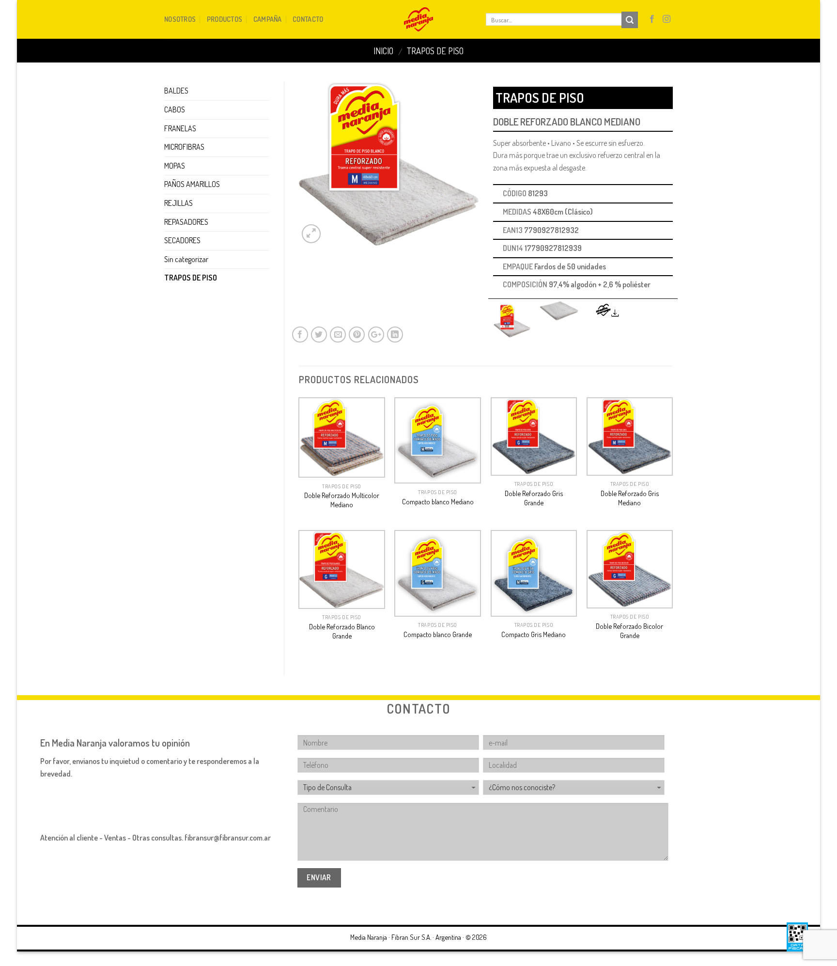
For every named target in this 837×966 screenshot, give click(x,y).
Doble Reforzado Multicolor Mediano (341, 500)
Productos (225, 19)
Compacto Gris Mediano (533, 634)
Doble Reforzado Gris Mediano (630, 498)
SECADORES (182, 240)
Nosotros (180, 19)
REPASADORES (186, 222)
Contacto (308, 19)
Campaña (267, 19)
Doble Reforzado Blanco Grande (342, 631)
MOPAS (174, 166)
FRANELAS (180, 128)
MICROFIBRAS (184, 147)
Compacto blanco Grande (437, 634)
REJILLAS (178, 203)
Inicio (383, 50)
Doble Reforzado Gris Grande (534, 498)
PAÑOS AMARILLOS (192, 184)
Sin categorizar (186, 259)
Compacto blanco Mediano (438, 501)
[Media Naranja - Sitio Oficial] (418, 19)
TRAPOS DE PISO (435, 50)
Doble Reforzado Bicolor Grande (629, 630)
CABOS (174, 109)
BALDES (176, 90)
